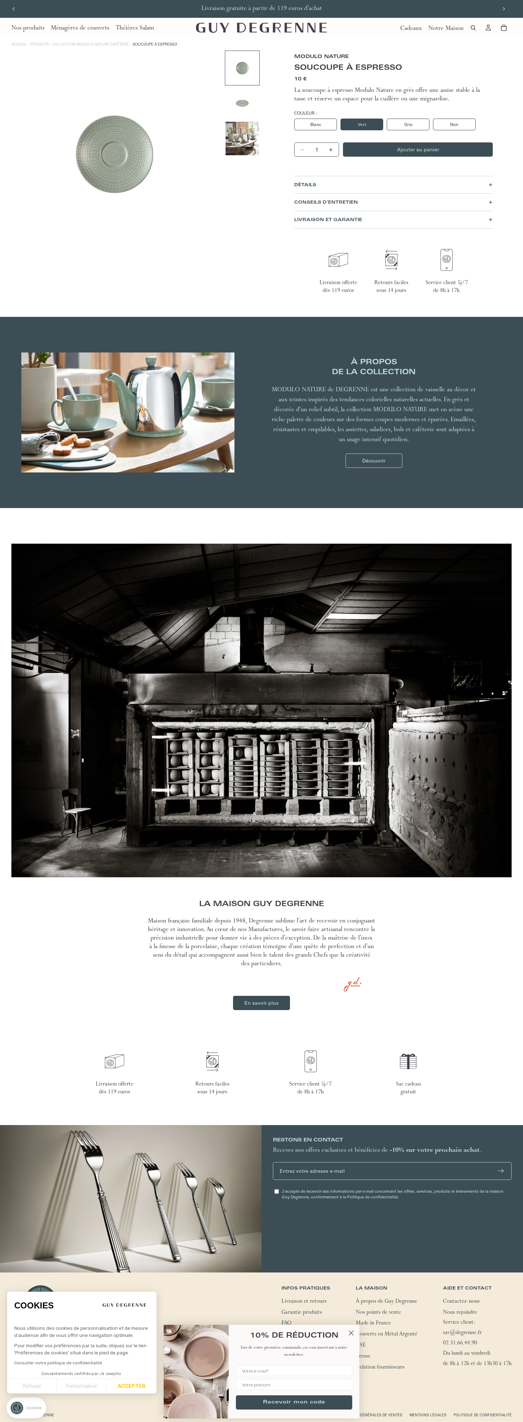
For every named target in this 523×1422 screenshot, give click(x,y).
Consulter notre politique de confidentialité (58, 1362)
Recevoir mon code (294, 1402)
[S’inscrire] (500, 1171)
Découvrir (373, 460)
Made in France (373, 1324)
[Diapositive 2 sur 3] (242, 103)
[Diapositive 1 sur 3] (242, 68)
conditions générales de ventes (369, 1414)
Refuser (32, 1386)
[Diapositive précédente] (14, 9)
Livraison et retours (304, 1301)
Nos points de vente (378, 1312)
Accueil (19, 44)
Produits (40, 44)
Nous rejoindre (460, 1312)
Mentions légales (428, 1414)
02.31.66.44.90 (460, 1343)
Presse (363, 1356)
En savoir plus (261, 1003)
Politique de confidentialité (483, 1414)
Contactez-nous (461, 1301)
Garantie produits (301, 1312)
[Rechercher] (473, 28)
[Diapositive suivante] (504, 9)
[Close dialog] (351, 1333)
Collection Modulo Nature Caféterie (91, 44)
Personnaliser (81, 1386)
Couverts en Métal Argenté (386, 1335)
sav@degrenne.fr (462, 1333)
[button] (26, 1407)
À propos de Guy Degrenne (386, 1301)
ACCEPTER (132, 1386)
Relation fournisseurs (380, 1367)
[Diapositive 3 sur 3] (242, 138)
